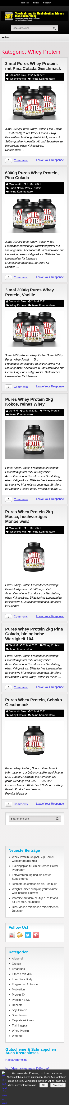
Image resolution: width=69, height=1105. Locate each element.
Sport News (17, 187)
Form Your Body (22, 979)
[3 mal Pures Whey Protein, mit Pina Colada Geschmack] (34, 102)
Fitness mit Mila (22, 974)
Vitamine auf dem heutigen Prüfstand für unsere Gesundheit (35, 899)
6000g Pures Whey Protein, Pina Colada (32, 175)
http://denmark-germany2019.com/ (27, 1068)
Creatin (16, 963)
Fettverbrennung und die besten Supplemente (31, 876)
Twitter (36, 3)
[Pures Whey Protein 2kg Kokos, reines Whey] (34, 439)
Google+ (47, 3)
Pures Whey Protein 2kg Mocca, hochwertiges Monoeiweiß (29, 516)
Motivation (18, 989)
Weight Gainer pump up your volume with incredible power (35, 890)
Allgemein (18, 958)
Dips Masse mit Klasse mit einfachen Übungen (35, 908)
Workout (17, 1035)
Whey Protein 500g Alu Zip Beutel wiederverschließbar (32, 858)
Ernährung (18, 968)
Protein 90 (18, 994)
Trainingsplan (20, 1025)
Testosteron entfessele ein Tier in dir (34, 883)
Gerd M (13, 410)
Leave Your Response (50, 160)
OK (43, 1085)
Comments (21, 160)
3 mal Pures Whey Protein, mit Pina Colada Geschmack (33, 66)
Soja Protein (19, 1010)
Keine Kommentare (43, 78)
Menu (8, 37)
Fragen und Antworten (25, 984)
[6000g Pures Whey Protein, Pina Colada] (34, 215)
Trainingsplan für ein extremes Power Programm (35, 867)
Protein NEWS (21, 999)
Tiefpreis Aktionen (23, 1020)
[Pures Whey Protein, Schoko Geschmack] (34, 740)
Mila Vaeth (15, 184)
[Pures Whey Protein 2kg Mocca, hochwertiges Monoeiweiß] (34, 557)
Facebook (24, 3)
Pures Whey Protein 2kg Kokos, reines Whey (29, 402)
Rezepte (17, 1004)
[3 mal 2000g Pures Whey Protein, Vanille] (34, 328)
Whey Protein (18, 78)
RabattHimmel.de (16, 1059)
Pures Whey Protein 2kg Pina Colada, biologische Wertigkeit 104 (34, 634)
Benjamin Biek (17, 74)
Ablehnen (58, 1085)
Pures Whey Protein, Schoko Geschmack (33, 702)
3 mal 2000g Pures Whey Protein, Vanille (29, 292)
